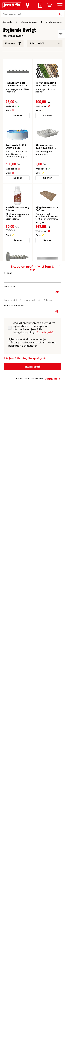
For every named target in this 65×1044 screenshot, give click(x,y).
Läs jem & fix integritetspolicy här (25, 358)
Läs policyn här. (45, 332)
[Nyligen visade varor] (61, 33)
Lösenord (9, 286)
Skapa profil (32, 366)
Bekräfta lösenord (14, 305)
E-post (8, 273)
